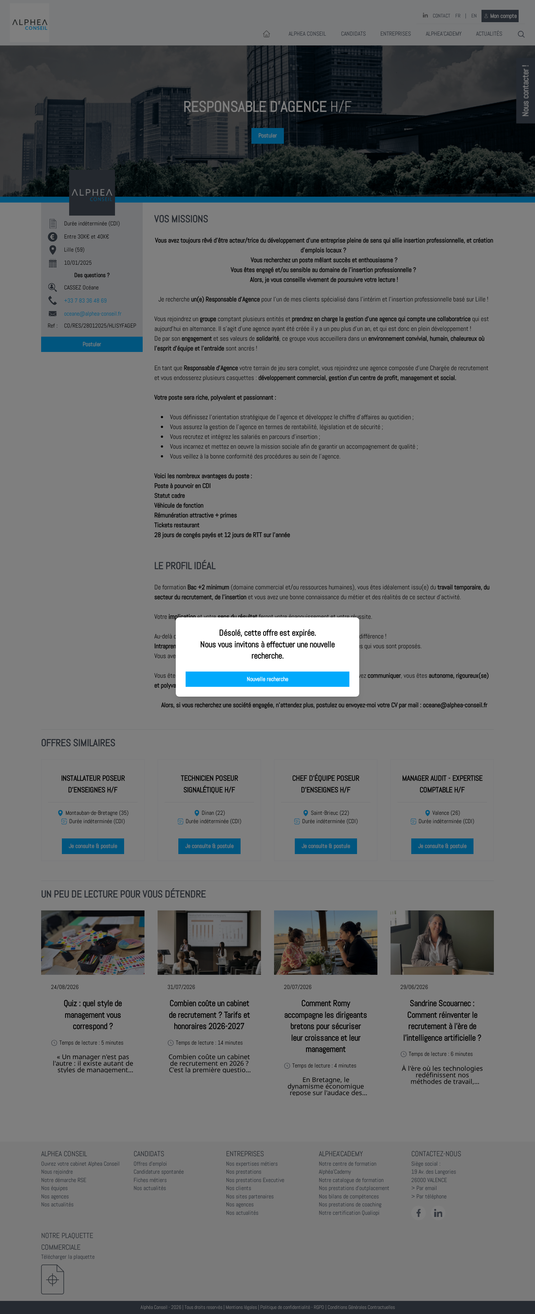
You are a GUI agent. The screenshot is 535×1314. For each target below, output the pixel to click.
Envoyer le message (453, 203)
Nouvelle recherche (267, 679)
